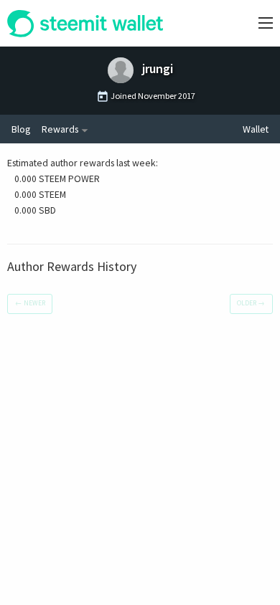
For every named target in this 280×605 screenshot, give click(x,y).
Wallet (256, 129)
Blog (20, 129)
